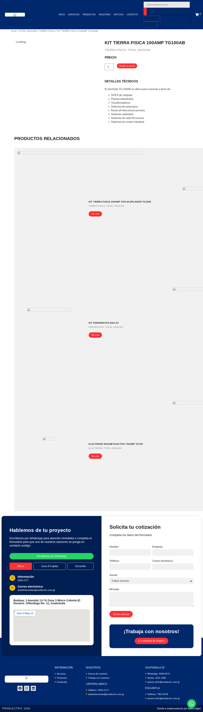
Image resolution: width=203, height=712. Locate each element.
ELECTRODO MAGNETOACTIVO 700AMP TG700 (116, 444)
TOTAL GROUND (28, 31)
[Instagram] (26, 688)
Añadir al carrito (127, 66)
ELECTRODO (96, 448)
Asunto (113, 575)
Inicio (62, 14)
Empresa (157, 547)
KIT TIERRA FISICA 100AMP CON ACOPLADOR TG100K (120, 201)
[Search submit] (145, 11)
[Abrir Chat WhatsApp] (191, 703)
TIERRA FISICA (47, 31)
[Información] (12, 578)
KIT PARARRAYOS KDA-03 (104, 323)
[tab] (21, 566)
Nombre (113, 547)
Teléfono (114, 561)
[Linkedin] (33, 688)
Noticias (119, 14)
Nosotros (105, 14)
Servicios (73, 14)
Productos (89, 14)
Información (26, 576)
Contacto (132, 14)
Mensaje (114, 589)
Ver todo (150, 24)
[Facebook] (20, 688)
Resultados (151, 18)
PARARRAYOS (96, 327)
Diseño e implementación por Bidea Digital (179, 708)
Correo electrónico (30, 586)
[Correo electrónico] (12, 588)
